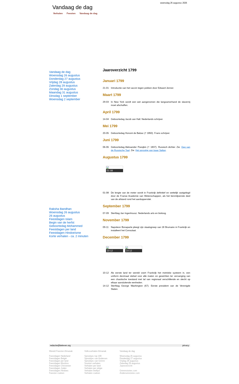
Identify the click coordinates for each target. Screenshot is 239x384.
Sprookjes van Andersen (95, 358)
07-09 (106, 213)
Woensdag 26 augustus (64, 75)
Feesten (71, 13)
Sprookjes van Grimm (94, 361)
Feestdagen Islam (60, 219)
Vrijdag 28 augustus (62, 82)
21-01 (106, 88)
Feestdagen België (58, 358)
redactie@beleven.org (60, 345)
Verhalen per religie (93, 368)
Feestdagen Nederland (59, 356)
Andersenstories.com (130, 373)
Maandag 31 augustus (63, 92)
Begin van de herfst (61, 222)
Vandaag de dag (88, 13)
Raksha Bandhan (60, 209)
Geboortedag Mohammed (65, 226)
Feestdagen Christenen (60, 366)
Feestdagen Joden (57, 368)
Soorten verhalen (92, 363)
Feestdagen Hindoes (58, 370)
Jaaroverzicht (126, 366)
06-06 (106, 147)
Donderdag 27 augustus (64, 78)
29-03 (106, 102)
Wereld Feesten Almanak (61, 351)
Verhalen (58, 13)
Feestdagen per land (62, 229)
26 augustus (57, 215)
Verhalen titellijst (92, 370)
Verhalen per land (92, 366)
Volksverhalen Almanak (95, 351)
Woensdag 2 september (64, 99)
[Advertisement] (119, 42)
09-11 (106, 227)
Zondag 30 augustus (62, 89)
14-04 (106, 119)
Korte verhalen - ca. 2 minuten (68, 236)
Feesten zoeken (56, 373)
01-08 (106, 192)
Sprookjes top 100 (92, 356)
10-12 (106, 272)
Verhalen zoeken (92, 373)
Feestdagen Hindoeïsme (65, 232)
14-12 (106, 285)
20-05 (106, 133)
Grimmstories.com (128, 370)
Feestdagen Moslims (59, 363)
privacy (185, 345)
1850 (149, 133)
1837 (153, 147)
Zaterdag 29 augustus (63, 85)
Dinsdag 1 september (63, 95)
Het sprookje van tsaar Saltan (150, 150)
